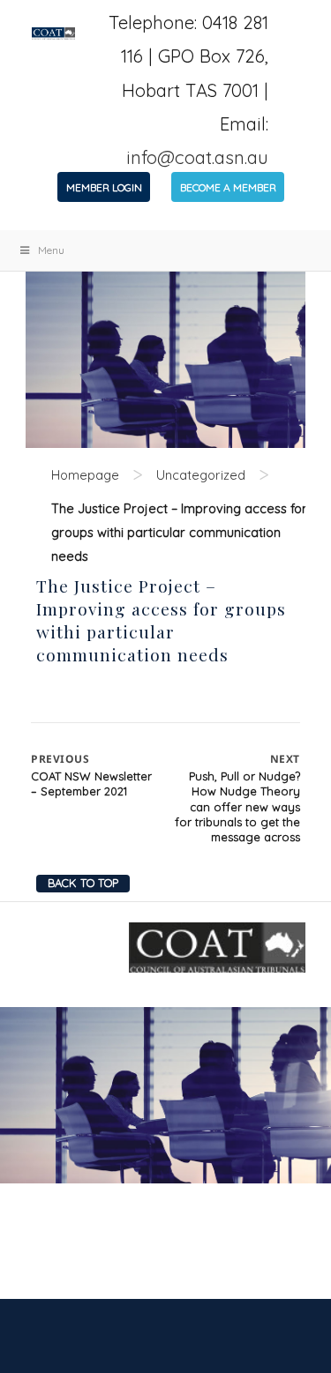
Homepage (85, 474)
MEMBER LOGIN (104, 187)
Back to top (83, 883)
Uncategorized (200, 474)
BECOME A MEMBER (228, 187)
